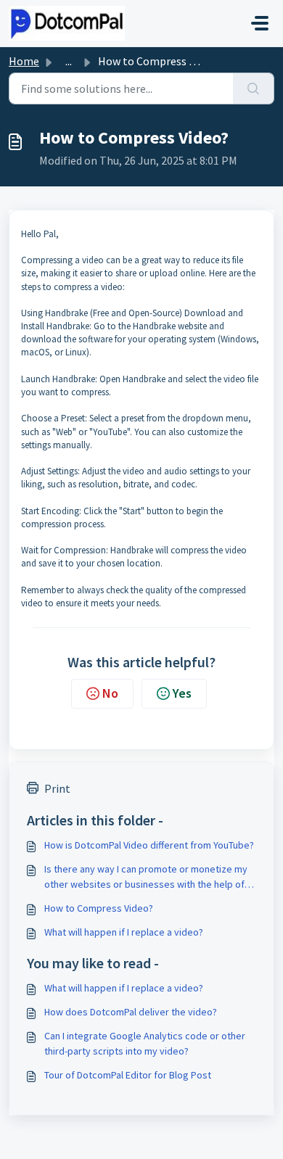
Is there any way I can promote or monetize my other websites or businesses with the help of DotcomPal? (145, 877)
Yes (182, 693)
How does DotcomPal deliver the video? (130, 1011)
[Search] (253, 88)
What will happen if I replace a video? (123, 932)
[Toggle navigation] (259, 23)
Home (24, 61)
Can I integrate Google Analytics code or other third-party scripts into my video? (144, 1043)
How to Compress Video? (98, 908)
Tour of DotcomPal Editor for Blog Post (127, 1074)
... (68, 61)
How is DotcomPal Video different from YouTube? (149, 844)
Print (57, 788)
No (110, 693)
